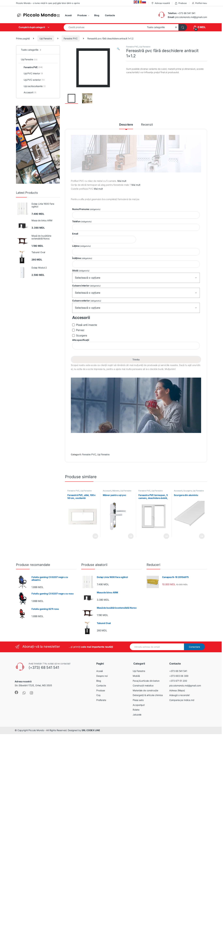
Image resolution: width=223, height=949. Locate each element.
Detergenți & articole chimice (148, 695)
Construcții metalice (143, 685)
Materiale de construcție (145, 690)
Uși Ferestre (46, 38)
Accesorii (107, 490)
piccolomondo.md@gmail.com (191, 17)
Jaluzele (137, 714)
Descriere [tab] (126, 124)
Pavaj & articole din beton (146, 680)
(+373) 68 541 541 (44, 667)
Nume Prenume (86, 209)
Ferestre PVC (70, 38)
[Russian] (144, 1)
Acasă (68, 15)
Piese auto (138, 700)
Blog (96, 15)
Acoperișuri (138, 705)
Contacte (110, 15)
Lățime (81, 245)
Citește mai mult (94, 536)
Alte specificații (80, 340)
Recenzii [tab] (147, 124)
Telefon (82, 221)
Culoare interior (86, 285)
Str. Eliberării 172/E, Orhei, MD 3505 (33, 685)
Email (75, 233)
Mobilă (136, 675)
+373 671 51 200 (178, 680)
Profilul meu (201, 3)
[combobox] (104, 27)
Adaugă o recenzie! (179, 695)
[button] (118, 49)
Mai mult (121, 180)
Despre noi (102, 675)
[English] (136, 1)
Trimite (136, 359)
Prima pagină (23, 38)
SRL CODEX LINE (91, 730)
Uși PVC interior (33, 73)
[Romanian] (140, 1)
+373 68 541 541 (186, 13)
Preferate (101, 700)
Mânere (115, 490)
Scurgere (187, 490)
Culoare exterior (86, 300)
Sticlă (80, 270)
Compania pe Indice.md (181, 700)
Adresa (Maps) (177, 690)
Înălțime (82, 258)
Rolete (136, 709)
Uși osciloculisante (35, 86)
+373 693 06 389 (178, 675)
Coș (98, 695)
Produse (182, 3)
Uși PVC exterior (34, 79)
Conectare (194, 646)
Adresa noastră (162, 3)
